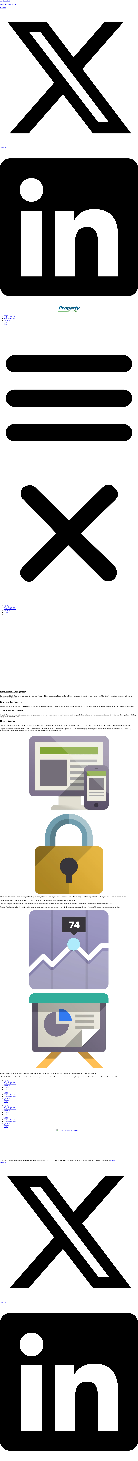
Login (6, 324)
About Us (7, 320)
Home (6, 315)
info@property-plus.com (8, 4)
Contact (6, 322)
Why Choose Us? (9, 317)
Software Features (10, 318)
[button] (69, 464)
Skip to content (5, 1)
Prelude (112, 1160)
